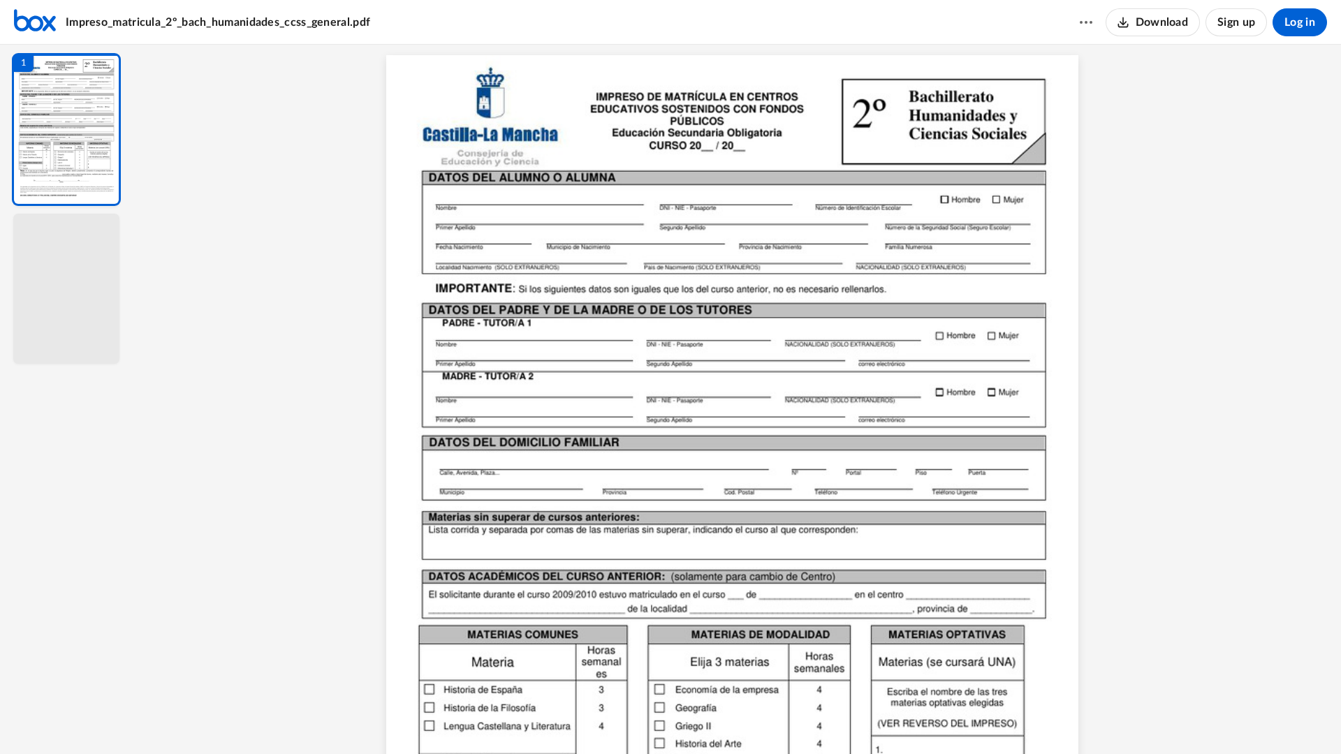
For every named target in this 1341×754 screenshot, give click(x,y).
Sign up (1236, 22)
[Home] (35, 22)
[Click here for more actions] (1086, 22)
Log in (1299, 22)
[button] (66, 129)
